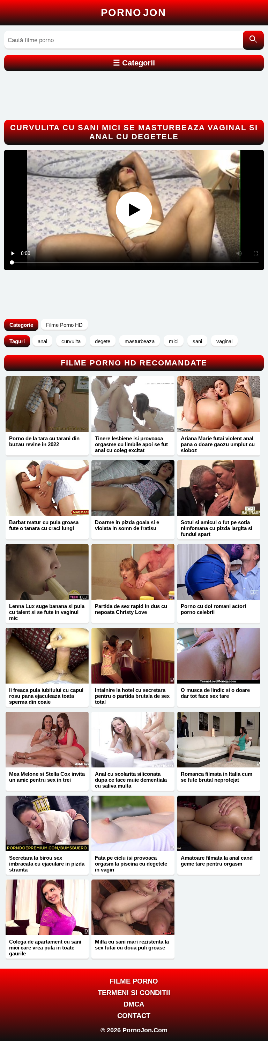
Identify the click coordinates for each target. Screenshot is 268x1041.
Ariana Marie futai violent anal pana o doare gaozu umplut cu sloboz (218, 444)
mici (173, 341)
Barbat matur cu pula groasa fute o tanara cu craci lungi (44, 525)
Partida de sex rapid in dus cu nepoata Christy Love (131, 609)
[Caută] (253, 40)
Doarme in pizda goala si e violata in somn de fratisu (127, 525)
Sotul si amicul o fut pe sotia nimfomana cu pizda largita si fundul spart (216, 528)
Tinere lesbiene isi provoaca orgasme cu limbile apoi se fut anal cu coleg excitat (131, 444)
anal (42, 341)
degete (102, 341)
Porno (133, 12)
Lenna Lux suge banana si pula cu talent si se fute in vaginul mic (46, 612)
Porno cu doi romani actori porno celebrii (213, 609)
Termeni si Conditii (134, 992)
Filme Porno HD (64, 325)
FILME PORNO (134, 981)
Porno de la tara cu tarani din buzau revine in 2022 (44, 441)
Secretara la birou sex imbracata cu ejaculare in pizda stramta (46, 864)
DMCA (134, 1004)
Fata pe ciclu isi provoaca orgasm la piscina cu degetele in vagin (131, 864)
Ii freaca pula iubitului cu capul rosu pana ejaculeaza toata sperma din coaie (46, 696)
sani (197, 341)
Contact (133, 1015)
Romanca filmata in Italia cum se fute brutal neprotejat (216, 777)
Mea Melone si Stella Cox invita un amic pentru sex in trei (47, 777)
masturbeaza (140, 341)
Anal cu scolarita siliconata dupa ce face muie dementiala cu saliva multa (131, 780)
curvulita (71, 341)
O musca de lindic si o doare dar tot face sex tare (215, 693)
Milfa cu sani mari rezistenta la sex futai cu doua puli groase (132, 945)
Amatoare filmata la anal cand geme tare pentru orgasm (217, 861)
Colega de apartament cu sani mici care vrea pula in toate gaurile (45, 947)
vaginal (224, 341)
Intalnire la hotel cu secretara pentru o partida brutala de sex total (132, 696)
